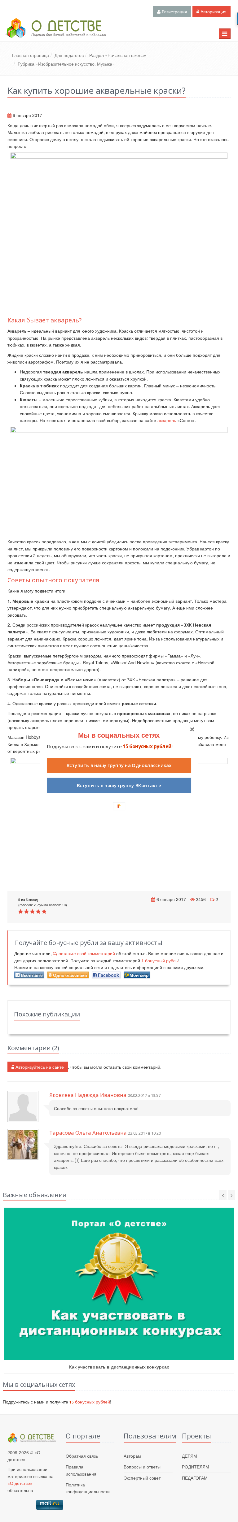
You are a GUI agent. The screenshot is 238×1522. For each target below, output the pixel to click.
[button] (119, 734)
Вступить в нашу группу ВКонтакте (119, 785)
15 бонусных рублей (147, 746)
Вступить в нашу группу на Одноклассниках (119, 765)
